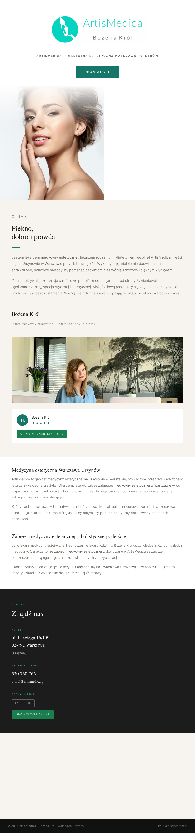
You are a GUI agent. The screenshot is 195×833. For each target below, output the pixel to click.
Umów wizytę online (32, 714)
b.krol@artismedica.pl (28, 681)
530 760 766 (24, 673)
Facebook (23, 703)
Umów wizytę (98, 71)
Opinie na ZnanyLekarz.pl (41, 433)
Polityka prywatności (172, 826)
